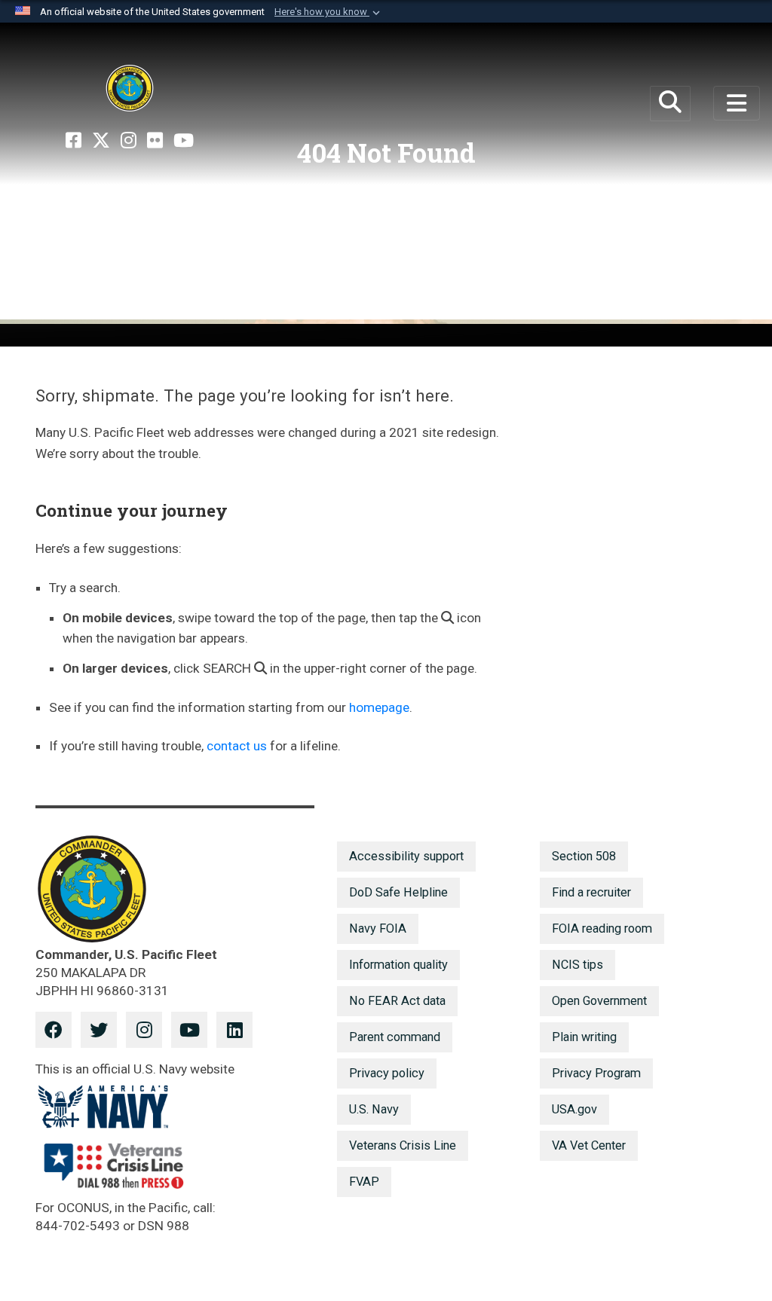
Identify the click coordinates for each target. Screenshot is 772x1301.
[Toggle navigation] (736, 103)
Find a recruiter (591, 892)
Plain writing (584, 1037)
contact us (237, 745)
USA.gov (574, 1109)
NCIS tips (577, 964)
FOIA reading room (602, 928)
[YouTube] (183, 140)
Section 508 (584, 856)
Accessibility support (406, 856)
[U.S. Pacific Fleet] (129, 88)
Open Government (599, 1001)
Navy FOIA (377, 928)
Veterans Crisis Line (402, 1145)
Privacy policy (386, 1073)
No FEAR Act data (397, 1001)
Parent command (394, 1037)
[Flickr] (155, 140)
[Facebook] (73, 140)
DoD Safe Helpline (398, 892)
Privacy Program (596, 1073)
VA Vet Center (589, 1145)
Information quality (398, 964)
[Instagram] (128, 140)
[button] (328, 12)
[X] (101, 140)
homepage (379, 707)
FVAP (364, 1181)
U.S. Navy (374, 1109)
